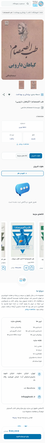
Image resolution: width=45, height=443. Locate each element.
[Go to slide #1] (33, 85)
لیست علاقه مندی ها (14, 334)
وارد (21, 436)
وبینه (14, 417)
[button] (9, 94)
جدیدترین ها (37, 327)
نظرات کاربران (35, 156)
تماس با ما (38, 346)
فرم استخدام (37, 361)
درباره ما (39, 350)
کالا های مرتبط (22, 156)
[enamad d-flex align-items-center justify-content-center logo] (22, 400)
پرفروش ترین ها (36, 334)
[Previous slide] (40, 49)
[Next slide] (5, 49)
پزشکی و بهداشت (23, 94)
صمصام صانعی (27, 107)
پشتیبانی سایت (16, 327)
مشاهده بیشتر (30, 309)
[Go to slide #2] (21, 85)
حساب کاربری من (15, 331)
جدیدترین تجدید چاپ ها (34, 331)
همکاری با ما (37, 354)
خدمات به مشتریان (35, 357)
